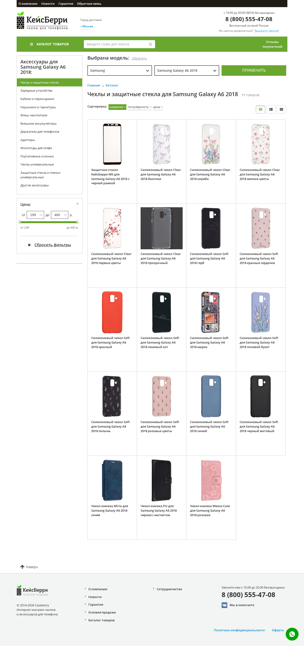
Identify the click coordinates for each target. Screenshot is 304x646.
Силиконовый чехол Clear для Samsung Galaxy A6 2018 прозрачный (161, 258)
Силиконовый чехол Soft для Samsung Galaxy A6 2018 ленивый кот (160, 342)
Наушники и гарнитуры (38, 107)
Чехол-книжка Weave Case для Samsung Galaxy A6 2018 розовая (210, 510)
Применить (254, 70)
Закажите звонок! (266, 31)
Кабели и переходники (37, 99)
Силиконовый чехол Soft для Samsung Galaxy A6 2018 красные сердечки (259, 258)
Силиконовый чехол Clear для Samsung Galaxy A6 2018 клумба (210, 174)
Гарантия (65, 3)
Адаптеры (27, 140)
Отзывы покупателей (272, 44)
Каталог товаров (53, 44)
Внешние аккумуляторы (38, 123)
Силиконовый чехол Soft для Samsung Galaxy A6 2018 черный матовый (259, 426)
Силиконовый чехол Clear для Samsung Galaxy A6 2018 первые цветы (111, 258)
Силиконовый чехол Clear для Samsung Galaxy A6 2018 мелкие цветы (260, 174)
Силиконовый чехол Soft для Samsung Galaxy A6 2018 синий (209, 426)
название (116, 107)
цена (156, 107)
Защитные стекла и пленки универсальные (40, 174)
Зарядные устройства (36, 90)
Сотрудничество (169, 589)
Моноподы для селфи (36, 148)
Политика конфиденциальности (239, 630)
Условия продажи (102, 612)
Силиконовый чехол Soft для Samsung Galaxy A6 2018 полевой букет (259, 342)
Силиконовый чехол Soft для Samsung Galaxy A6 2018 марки (209, 342)
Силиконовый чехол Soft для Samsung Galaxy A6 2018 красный (110, 342)
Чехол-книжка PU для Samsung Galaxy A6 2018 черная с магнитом (159, 510)
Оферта (278, 630)
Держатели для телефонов (39, 131)
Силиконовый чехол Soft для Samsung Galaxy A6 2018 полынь (110, 426)
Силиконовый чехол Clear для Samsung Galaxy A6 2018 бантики (161, 174)
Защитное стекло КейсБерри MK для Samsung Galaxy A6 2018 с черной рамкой (110, 176)
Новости (48, 3)
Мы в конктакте (242, 605)
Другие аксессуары (34, 185)
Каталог (112, 85)
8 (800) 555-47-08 (248, 19)
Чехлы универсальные (37, 164)
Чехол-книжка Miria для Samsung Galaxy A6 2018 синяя (109, 510)
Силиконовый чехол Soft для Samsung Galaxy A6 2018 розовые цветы (160, 426)
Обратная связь (89, 3)
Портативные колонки (37, 156)
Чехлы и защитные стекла (39, 82)
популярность (138, 107)
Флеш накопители (33, 115)
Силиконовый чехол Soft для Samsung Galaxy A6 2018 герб (209, 258)
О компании (28, 3)
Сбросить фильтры (52, 244)
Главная (93, 85)
